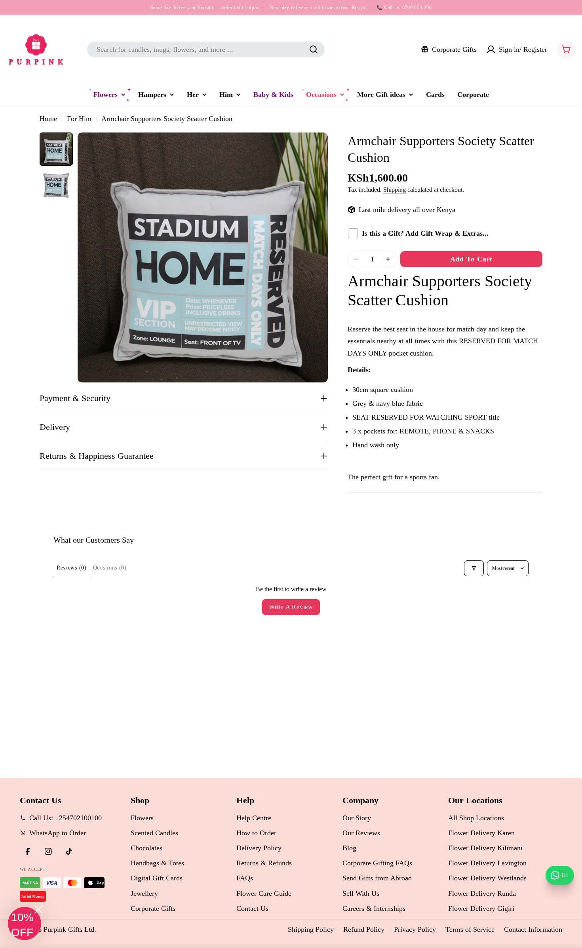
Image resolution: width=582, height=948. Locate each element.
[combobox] (206, 49)
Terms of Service (470, 929)
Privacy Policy (415, 929)
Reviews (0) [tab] (72, 568)
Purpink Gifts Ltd (69, 929)
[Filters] (474, 568)
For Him (79, 119)
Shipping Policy (311, 929)
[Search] (313, 49)
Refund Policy (363, 929)
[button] (24, 923)
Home (48, 119)
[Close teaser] (39, 909)
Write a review (291, 607)
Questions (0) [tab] (110, 568)
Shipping (394, 189)
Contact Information (533, 929)
